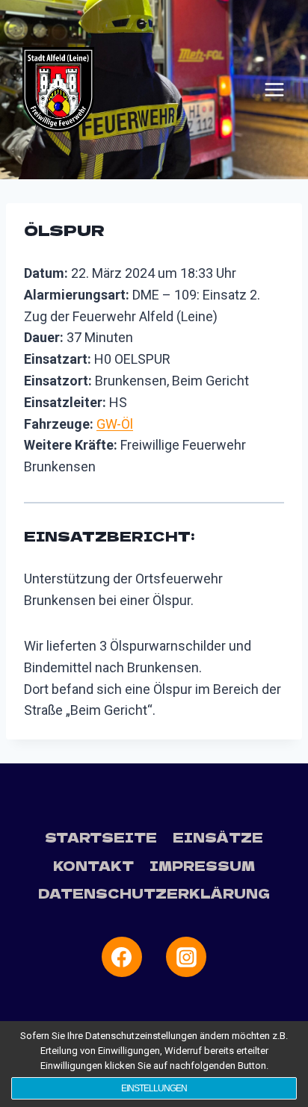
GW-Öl (114, 424)
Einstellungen (154, 1088)
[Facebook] (122, 957)
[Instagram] (186, 957)
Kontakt (93, 865)
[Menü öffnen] (274, 89)
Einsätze (218, 837)
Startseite (101, 837)
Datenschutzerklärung (154, 893)
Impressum (202, 865)
